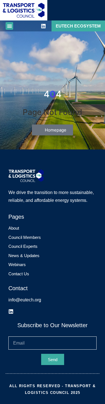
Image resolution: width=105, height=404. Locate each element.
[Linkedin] (43, 26)
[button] (9, 26)
